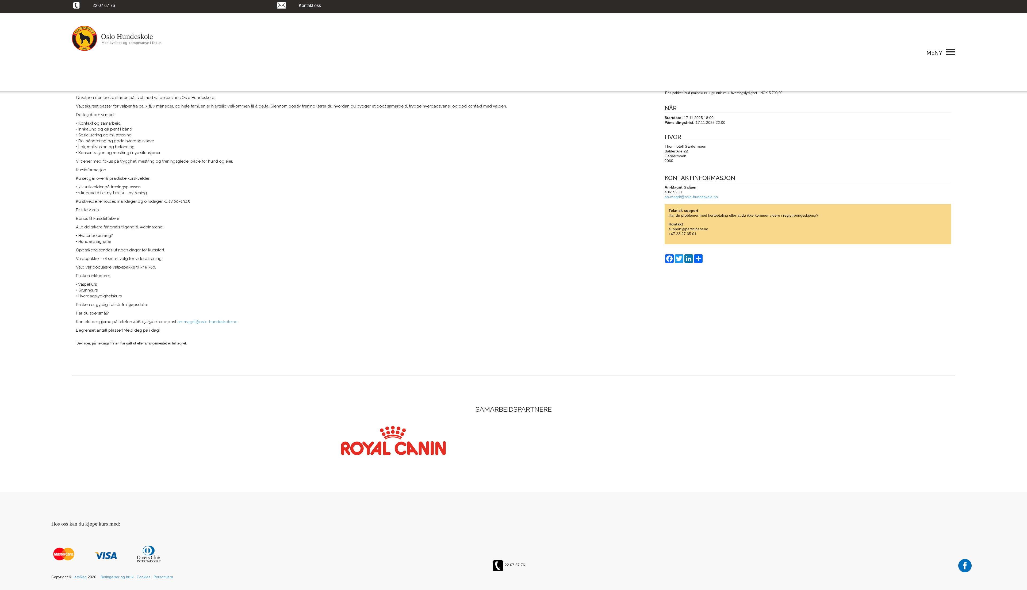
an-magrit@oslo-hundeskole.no (691, 197)
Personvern (163, 577)
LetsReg (79, 577)
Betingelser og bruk (117, 577)
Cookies (143, 577)
